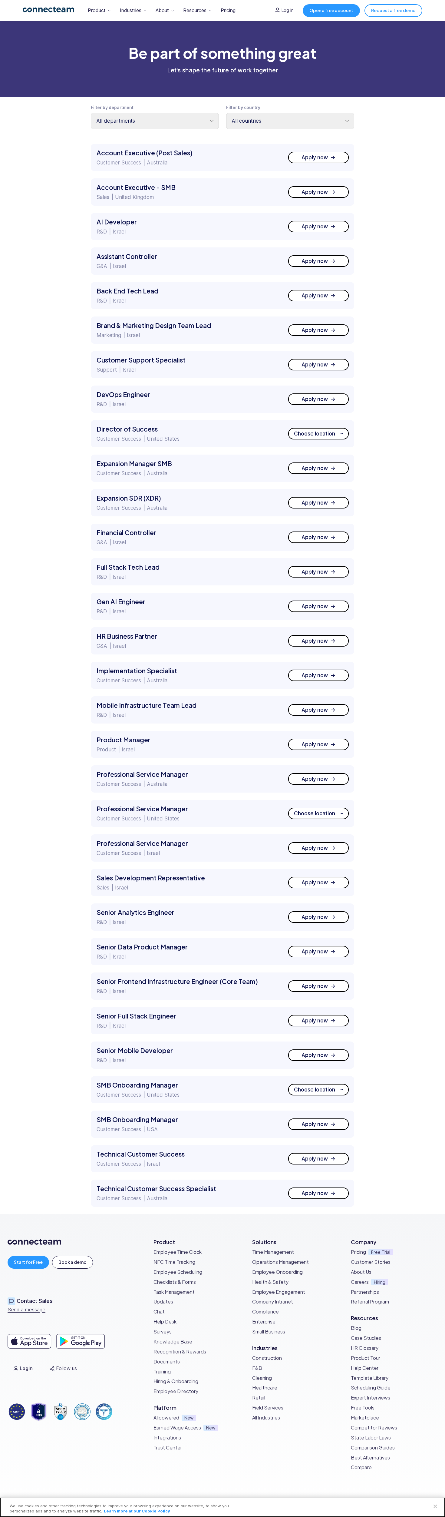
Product (97, 10)
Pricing (228, 10)
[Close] (435, 1506)
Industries (130, 10)
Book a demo (72, 1262)
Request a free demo (393, 10)
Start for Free (28, 1262)
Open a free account (331, 10)
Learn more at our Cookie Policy (137, 1511)
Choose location (314, 433)
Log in (288, 10)
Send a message (26, 1310)
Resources (194, 10)
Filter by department (112, 107)
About (162, 10)
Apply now (315, 157)
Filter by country (243, 107)
